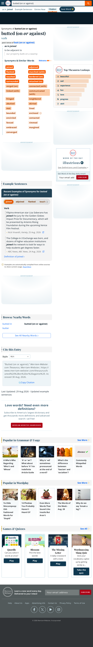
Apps (27, 603)
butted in (7, 323)
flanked (32, 201)
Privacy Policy (66, 603)
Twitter (42, 609)
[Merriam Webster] (73, 153)
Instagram (58, 609)
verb (4, 38)
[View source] (43, 232)
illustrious (71, 163)
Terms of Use (79, 603)
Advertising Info (39, 603)
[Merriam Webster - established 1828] (8, 3)
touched (44, 201)
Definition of (13, 256)
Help (10, 603)
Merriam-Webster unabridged (26, 425)
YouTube (50, 609)
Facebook (34, 609)
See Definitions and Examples (72, 167)
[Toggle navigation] (2, 3)
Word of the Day (73, 158)
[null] (82, 162)
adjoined (20, 201)
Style (5, 356)
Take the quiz (81, 571)
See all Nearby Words (26, 335)
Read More (27, 267)
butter (5, 328)
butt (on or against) (24, 42)
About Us (19, 603)
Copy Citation (27, 382)
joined (9, 201)
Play (11, 560)
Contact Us (53, 603)
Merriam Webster (7, 592)
